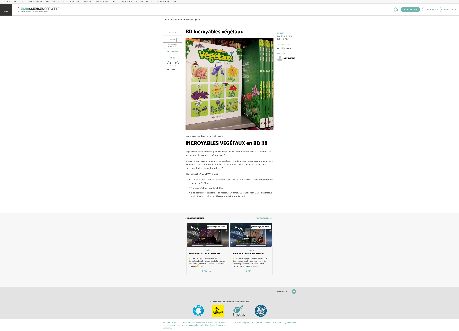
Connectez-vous (432, 9)
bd (168, 51)
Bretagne (22, 2)
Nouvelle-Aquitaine (35, 2)
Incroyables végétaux (284, 48)
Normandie (87, 2)
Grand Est (149, 2)
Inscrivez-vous (450, 9)
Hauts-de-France (68, 2)
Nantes (114, 2)
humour (175, 51)
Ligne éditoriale (289, 322)
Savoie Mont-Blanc (126, 2)
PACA (78, 2)
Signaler (174, 69)
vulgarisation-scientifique (172, 46)
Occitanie (55, 2)
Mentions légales (242, 322)
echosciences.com (9, 2)
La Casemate (168, 327)
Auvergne (139, 2)
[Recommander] (176, 63)
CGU (279, 322)
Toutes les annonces (264, 218)
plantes (172, 40)
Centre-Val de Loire (101, 2)
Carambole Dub (289, 58)
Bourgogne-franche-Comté (166, 2)
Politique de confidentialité (263, 322)
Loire (47, 2)
